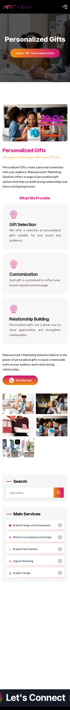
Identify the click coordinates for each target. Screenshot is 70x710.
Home (19, 53)
